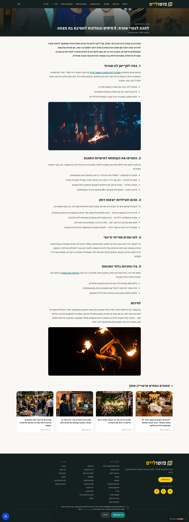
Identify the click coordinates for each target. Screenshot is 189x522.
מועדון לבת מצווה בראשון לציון (105, 72)
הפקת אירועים (88, 473)
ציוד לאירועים (114, 498)
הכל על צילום (114, 473)
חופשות (90, 477)
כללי (117, 491)
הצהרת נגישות (60, 484)
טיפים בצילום (81, 4)
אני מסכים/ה (118, 515)
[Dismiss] (185, 518)
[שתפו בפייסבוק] (156, 491)
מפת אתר (62, 473)
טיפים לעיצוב (88, 484)
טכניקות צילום (66, 4)
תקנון (64, 477)
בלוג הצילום (115, 469)
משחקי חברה (114, 495)
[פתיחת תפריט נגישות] (5, 516)
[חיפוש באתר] (18, 4)
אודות (46, 4)
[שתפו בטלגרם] (170, 491)
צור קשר (62, 469)
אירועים (116, 4)
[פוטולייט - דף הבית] (161, 4)
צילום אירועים (114, 502)
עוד (56, 4)
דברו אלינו (165, 479)
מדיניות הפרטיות (87, 509)
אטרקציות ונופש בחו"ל (111, 466)
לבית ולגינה (89, 491)
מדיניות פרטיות (60, 480)
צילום (125, 4)
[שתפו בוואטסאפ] (163, 491)
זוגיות (117, 477)
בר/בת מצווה (95, 4)
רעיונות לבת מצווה (70, 273)
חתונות (106, 4)
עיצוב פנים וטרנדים (86, 495)
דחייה (105, 515)
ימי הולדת (89, 487)
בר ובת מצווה (88, 469)
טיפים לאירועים (140, 24)
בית (148, 24)
